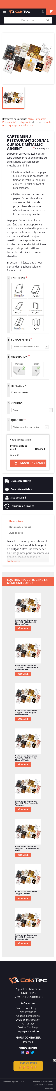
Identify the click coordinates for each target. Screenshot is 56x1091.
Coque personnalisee (28, 1031)
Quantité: (15, 455)
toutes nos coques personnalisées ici (27, 123)
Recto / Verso (21, 392)
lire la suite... (14, 561)
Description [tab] (16, 521)
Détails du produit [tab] (20, 526)
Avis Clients (28, 1063)
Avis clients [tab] (16, 532)
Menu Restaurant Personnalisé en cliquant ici (24, 120)
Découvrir (22, 628)
